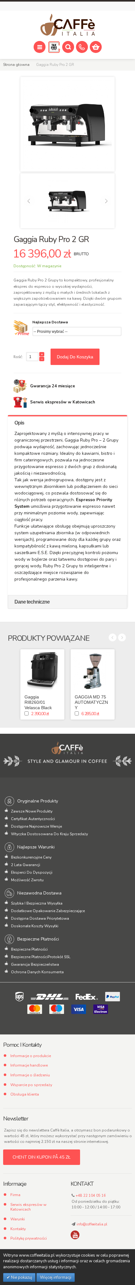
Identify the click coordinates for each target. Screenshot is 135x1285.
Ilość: (18, 356)
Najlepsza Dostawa (50, 322)
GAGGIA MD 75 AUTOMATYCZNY (91, 702)
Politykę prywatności (28, 1238)
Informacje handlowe (29, 1065)
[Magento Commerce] (67, 25)
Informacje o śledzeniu (30, 1075)
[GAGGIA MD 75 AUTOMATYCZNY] (92, 671)
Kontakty (18, 1228)
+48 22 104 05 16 (91, 1195)
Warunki (17, 1219)
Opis (19, 422)
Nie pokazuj (21, 1277)
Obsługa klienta (24, 1094)
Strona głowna (16, 64)
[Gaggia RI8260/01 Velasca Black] (42, 671)
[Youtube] (75, 1234)
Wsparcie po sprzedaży (31, 1084)
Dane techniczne (32, 602)
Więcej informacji (55, 1277)
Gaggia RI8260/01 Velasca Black (38, 702)
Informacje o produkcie (30, 1055)
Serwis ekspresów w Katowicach (28, 1207)
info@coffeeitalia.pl (92, 1224)
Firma (15, 1194)
